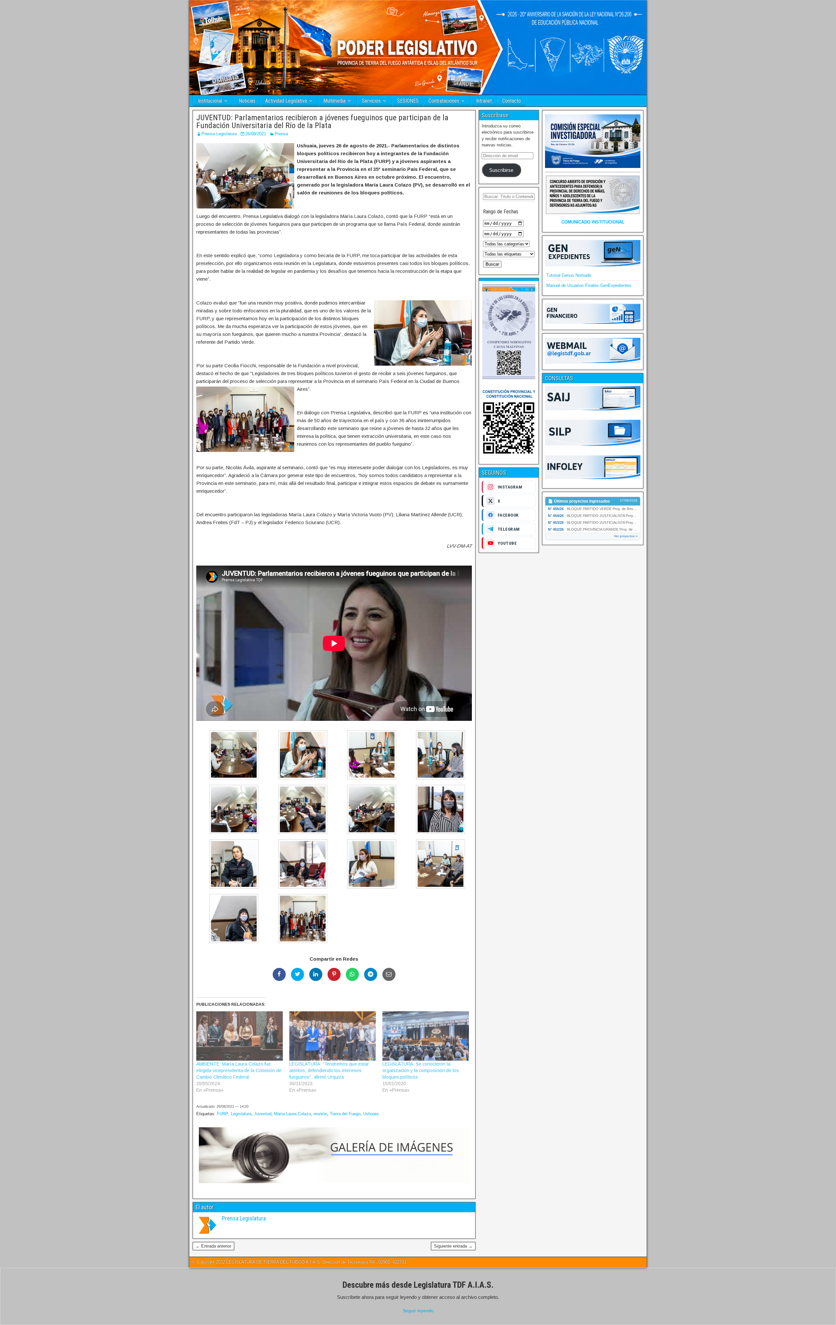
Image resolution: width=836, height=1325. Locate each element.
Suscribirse (501, 170)
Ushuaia (370, 1113)
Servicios (371, 101)
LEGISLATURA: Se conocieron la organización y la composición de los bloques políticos (420, 1070)
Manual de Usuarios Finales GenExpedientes (589, 285)
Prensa (281, 133)
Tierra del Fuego (345, 1113)
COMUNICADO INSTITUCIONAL (592, 222)
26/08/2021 (255, 133)
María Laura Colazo (292, 1113)
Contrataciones (443, 101)
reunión (320, 1113)
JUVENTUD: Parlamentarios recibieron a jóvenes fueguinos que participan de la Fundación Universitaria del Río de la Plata (322, 121)
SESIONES (408, 101)
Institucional (210, 101)
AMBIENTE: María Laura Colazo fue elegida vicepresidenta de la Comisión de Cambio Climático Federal (238, 1070)
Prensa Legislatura (219, 133)
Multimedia (334, 101)
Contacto (511, 101)
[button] (230, 756)
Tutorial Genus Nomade (568, 275)
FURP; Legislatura (234, 1113)
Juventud (262, 1113)
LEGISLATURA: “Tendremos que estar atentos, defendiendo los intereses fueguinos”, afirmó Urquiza (329, 1070)
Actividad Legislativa (286, 101)
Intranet (484, 101)
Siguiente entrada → (453, 1246)
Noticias (247, 101)
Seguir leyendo (418, 1310)
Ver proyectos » (625, 536)
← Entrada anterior (213, 1246)
